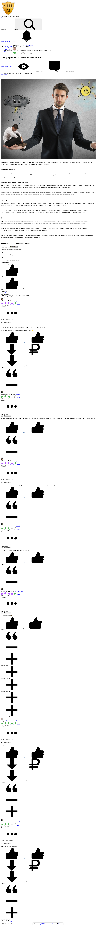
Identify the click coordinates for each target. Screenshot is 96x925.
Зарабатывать (4, 74)
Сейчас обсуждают (8, 47)
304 (11, 921)
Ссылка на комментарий (7, 319)
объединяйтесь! (15, 16)
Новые (9, 296)
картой (25, 366)
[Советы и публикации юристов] (8, 15)
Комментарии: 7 (5, 294)
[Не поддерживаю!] (37, 343)
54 (10, 920)
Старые (13, 296)
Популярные (4, 296)
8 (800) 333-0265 (29, 45)
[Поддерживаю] (12, 343)
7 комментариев (5, 262)
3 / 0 (2, 276)
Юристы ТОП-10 (8, 46)
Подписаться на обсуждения (22, 295)
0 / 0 (3, 289)
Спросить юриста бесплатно (8, 41)
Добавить (48, 923)
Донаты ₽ (3, 292)
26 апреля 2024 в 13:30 (6, 66)
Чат (2, 322)
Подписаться (4, 291)
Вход (2, 44)
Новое (7, 49)
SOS (5, 51)
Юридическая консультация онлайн (10, 17)
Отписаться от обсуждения (7, 295)
